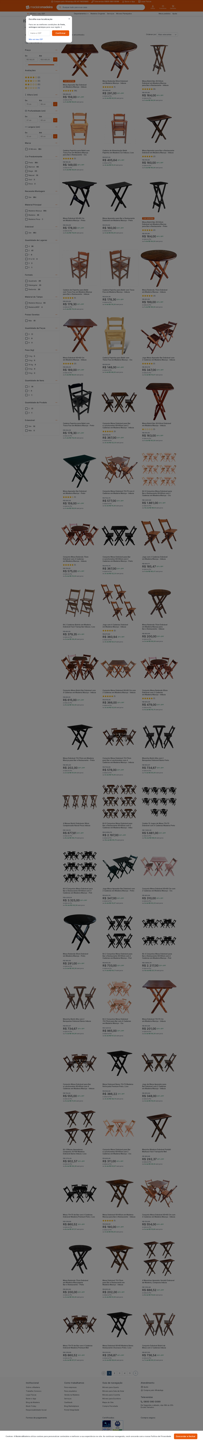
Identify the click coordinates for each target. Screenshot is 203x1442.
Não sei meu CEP (36, 39)
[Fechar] (69, 18)
